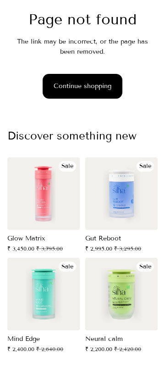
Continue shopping (82, 86)
